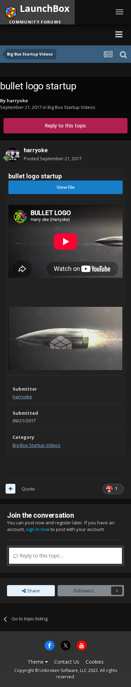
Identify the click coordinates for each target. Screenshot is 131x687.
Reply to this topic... (40, 555)
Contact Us (66, 661)
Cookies (95, 661)
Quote (28, 489)
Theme (36, 661)
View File (66, 187)
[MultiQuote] (10, 489)
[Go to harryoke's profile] (13, 155)
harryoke (17, 100)
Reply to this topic (65, 125)
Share (33, 591)
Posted (52, 158)
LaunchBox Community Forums (52, 34)
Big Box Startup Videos (71, 107)
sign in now (38, 529)
